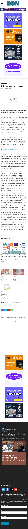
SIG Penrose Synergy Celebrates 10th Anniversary (17, 278)
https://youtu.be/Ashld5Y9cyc (11, 149)
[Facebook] (2, 310)
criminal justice (7, 302)
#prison (20, 431)
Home (2, 81)
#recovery (14, 435)
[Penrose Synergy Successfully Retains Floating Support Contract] (6, 287)
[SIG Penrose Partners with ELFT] (6, 272)
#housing (8, 433)
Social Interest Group (17, 302)
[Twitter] (5, 310)
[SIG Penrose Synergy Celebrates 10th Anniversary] (18, 272)
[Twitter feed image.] (14, 453)
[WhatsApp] (11, 310)
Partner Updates (8, 81)
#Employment (18, 433)
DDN (3, 88)
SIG (12, 302)
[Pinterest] (8, 310)
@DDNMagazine (15, 429)
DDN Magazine (8, 429)
